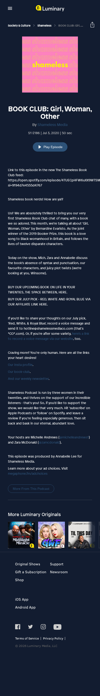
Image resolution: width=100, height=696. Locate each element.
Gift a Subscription (30, 571)
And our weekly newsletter (28, 378)
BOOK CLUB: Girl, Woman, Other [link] (79, 25)
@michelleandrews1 (74, 437)
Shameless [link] (44, 25)
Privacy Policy (53, 638)
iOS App (21, 599)
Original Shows (27, 563)
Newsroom (59, 571)
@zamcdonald (49, 442)
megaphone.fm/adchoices (27, 473)
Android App (25, 607)
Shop (19, 579)
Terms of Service (27, 638)
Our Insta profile (20, 364)
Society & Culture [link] (19, 25)
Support (56, 563)
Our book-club (19, 371)
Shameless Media (52, 124)
